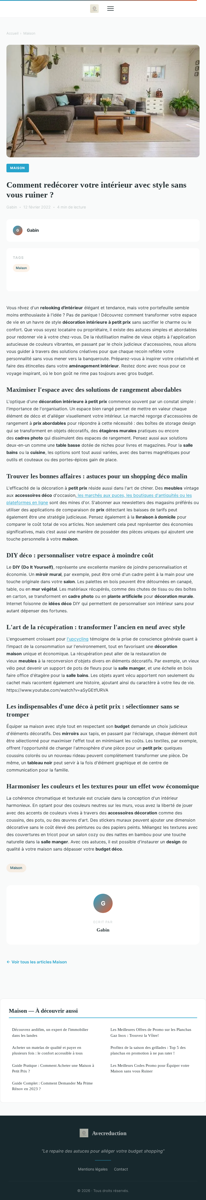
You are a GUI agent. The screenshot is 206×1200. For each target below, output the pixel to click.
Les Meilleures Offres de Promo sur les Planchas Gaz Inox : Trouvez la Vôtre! (151, 1032)
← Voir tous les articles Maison (36, 961)
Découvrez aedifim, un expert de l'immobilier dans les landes (50, 1032)
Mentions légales (93, 1169)
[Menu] (110, 8)
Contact (121, 1169)
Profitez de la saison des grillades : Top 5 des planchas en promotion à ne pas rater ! (148, 1050)
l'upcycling (78, 639)
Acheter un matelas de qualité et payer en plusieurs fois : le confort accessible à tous (47, 1050)
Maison (29, 33)
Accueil (12, 33)
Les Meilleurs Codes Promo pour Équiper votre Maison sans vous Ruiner (150, 1068)
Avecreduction (109, 1133)
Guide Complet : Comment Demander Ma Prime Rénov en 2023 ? (52, 1086)
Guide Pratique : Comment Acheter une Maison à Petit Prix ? (53, 1068)
